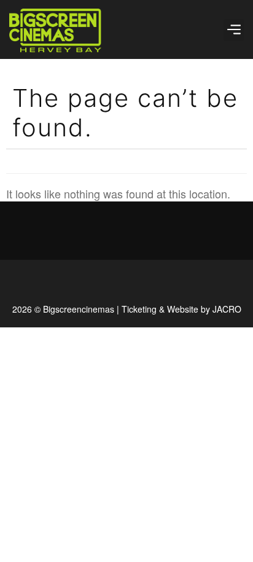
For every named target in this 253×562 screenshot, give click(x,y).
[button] (234, 30)
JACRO (226, 309)
